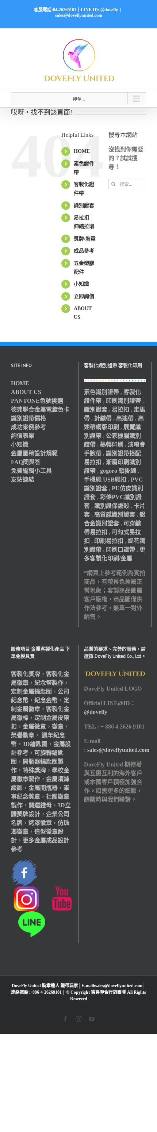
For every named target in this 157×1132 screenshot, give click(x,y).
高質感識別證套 (114, 514)
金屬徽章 (34, 726)
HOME (82, 151)
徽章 (58, 726)
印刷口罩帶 (120, 549)
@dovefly (95, 712)
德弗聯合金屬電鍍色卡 (40, 409)
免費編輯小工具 (31, 471)
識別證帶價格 (28, 418)
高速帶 (125, 418)
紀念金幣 (46, 700)
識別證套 (84, 205)
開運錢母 (40, 805)
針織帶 (103, 418)
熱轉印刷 (111, 444)
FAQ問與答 (26, 462)
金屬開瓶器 (43, 788)
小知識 (81, 284)
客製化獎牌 (25, 674)
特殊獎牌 (34, 770)
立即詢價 (84, 296)
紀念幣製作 (49, 683)
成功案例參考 (28, 427)
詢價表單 (22, 436)
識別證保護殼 (111, 506)
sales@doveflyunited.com (78, 15)
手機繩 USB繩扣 (106, 479)
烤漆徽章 (40, 823)
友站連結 (22, 479)
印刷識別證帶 (123, 401)
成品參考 (84, 251)
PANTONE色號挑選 (37, 401)
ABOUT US (26, 392)
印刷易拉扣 (108, 541)
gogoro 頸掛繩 (118, 471)
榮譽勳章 (22, 735)
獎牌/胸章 (85, 239)
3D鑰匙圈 (35, 744)
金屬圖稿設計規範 (34, 453)
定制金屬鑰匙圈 (31, 691)
